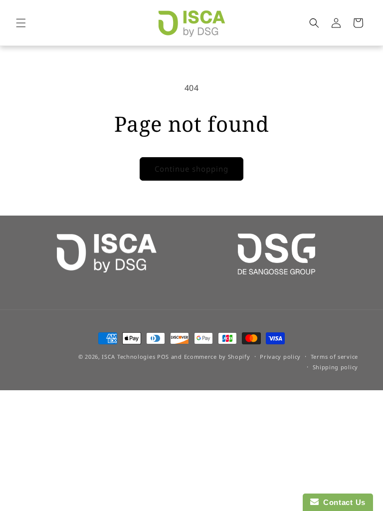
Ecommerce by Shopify (217, 356)
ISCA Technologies (128, 356)
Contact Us (342, 502)
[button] (21, 23)
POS (163, 356)
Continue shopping (191, 169)
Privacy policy (280, 356)
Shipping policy (336, 367)
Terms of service (334, 356)
